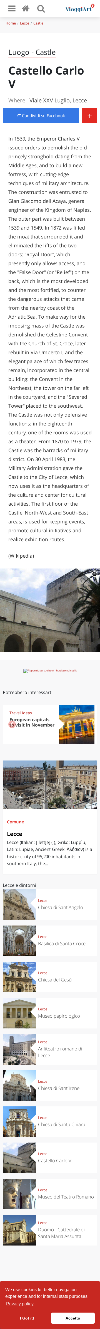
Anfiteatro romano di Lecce (60, 1052)
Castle (38, 23)
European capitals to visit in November (31, 722)
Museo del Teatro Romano (66, 1196)
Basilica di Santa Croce (62, 943)
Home (11, 23)
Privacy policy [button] (20, 1303)
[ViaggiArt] (26, 8)
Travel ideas (20, 712)
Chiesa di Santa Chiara (61, 1124)
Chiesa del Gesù (55, 979)
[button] (88, 724)
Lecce (24, 23)
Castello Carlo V (54, 1160)
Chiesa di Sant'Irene (58, 1088)
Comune (15, 822)
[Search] (41, 8)
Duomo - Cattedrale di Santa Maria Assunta (61, 1232)
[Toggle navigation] (12, 8)
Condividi (43, 115)
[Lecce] (50, 785)
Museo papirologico (59, 1016)
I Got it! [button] (27, 1318)
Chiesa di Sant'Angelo (60, 907)
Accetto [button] (73, 1318)
